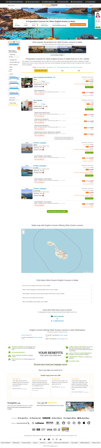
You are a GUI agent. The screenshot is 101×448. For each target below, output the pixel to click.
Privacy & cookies (26, 442)
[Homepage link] (8, 8)
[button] (87, 6)
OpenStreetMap (90, 272)
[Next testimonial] (91, 386)
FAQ (79, 70)
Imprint (49, 442)
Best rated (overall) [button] (41, 67)
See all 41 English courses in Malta (57, 211)
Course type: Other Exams (41, 70)
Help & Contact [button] (11, 5)
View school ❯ (89, 87)
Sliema (22, 335)
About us (35, 442)
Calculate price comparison (78, 24)
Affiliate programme (84, 442)
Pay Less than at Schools (33, 1)
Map (62, 70)
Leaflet (85, 272)
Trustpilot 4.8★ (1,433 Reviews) (15, 1)
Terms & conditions (5, 442)
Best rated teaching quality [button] (63, 67)
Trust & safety (74, 442)
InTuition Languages (38, 337)
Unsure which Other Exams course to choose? (57, 310)
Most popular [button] (49, 67)
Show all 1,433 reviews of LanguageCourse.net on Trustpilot (19, 408)
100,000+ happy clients (49, 1)
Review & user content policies (61, 442)
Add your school (96, 442)
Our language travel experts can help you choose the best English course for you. (57, 312)
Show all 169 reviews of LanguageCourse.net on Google (50, 405)
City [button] (55, 67)
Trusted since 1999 (63, 1)
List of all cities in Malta (57, 55)
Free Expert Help (91, 1)
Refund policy (16, 442)
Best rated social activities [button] (76, 67)
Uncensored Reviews (77, 1)
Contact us (42, 442)
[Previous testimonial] (9, 386)
